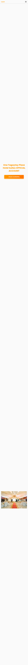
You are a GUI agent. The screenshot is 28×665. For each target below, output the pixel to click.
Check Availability (14, 177)
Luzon (3, 2)
